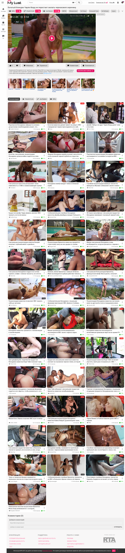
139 (56, 11)
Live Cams (91, 2)
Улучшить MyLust (44, 544)
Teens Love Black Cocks (56, 275)
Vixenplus (12, 187)
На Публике (105, 11)
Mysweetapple (53, 481)
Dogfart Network (14, 129)
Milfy (13, 11)
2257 (10, 546)
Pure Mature (13, 305)
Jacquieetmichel (92, 275)
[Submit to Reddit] (88, 16)
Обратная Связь (43, 541)
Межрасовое (73, 11)
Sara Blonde (13, 158)
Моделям (70, 546)
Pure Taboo (91, 129)
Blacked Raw (53, 217)
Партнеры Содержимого (75, 544)
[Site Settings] (122, 2)
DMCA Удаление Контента (47, 538)
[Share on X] (92, 16)
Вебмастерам (72, 541)
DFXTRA (52, 422)
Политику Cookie (47, 550)
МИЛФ (64, 11)
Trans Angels (13, 481)
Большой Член (94, 11)
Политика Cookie (15, 544)
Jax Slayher (49, 11)
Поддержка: (43, 535)
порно (113, 11)
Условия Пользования (17, 538)
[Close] (117, 550)
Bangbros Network (93, 246)
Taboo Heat (13, 364)
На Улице (83, 11)
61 (17, 11)
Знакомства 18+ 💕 (102, 2)
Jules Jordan (13, 422)
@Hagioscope (47, 73)
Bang (51, 129)
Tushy (11, 246)
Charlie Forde (30, 11)
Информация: (14, 535)
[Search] (79, 2)
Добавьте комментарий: (17, 520)
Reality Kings (13, 217)
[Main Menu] (2, 2)
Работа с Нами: (73, 535)
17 (37, 11)
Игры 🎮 (112, 2)
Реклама (70, 538)
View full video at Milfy (76, 16)
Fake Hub (90, 187)
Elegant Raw (53, 246)
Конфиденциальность (17, 541)
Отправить (118, 527)
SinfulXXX (52, 393)
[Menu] (118, 2)
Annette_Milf (91, 305)
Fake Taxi (12, 452)
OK (114, 550)
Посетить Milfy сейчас (84, 70)
